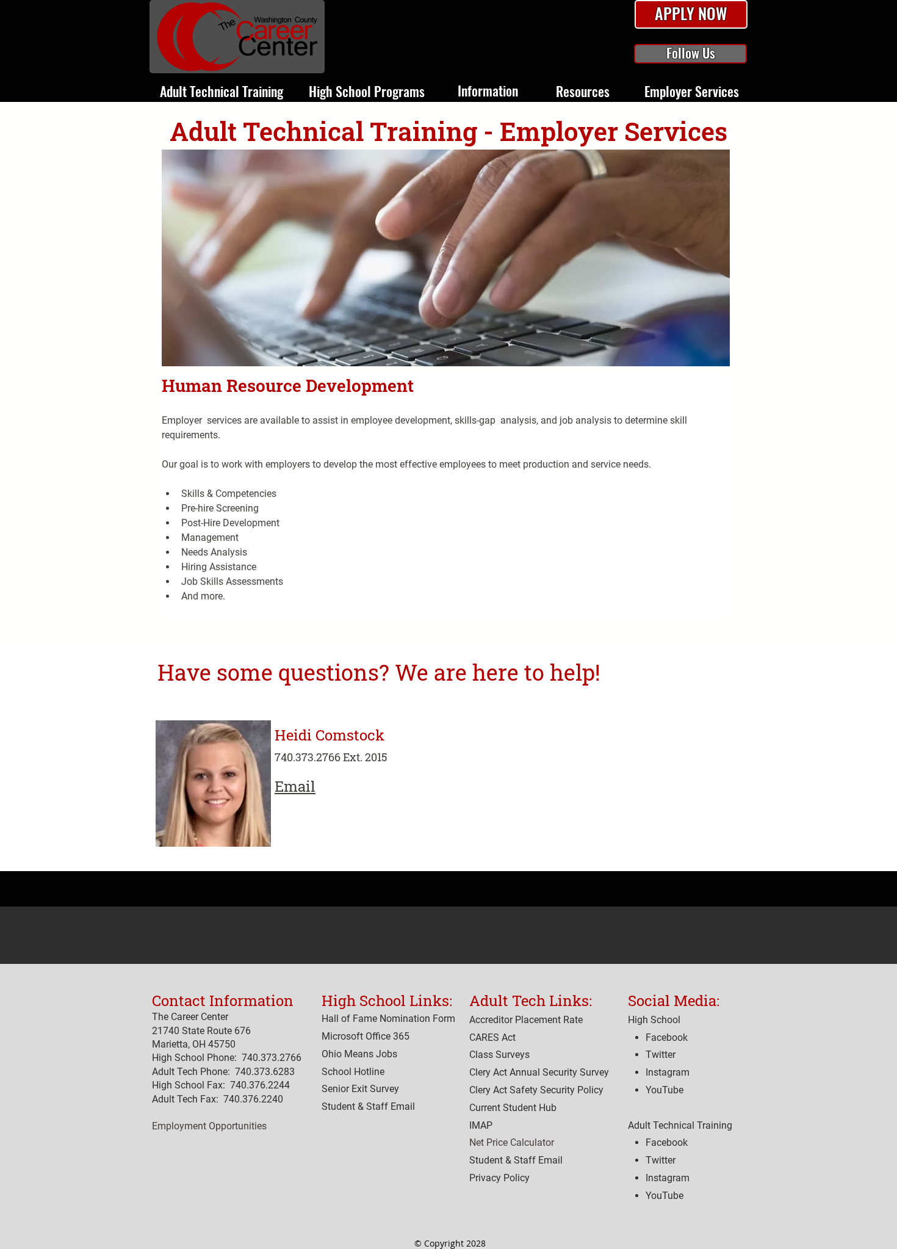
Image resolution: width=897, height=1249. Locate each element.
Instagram (668, 1178)
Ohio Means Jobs (359, 1054)
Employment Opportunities (209, 1126)
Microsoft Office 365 (365, 1036)
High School (654, 1020)
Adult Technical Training (680, 1125)
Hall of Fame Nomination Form (388, 1018)
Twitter (660, 1160)
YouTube (664, 1195)
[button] (691, 14)
